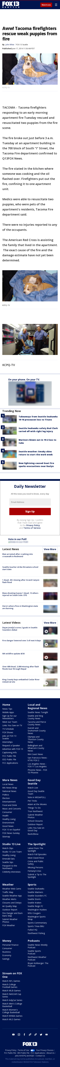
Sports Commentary (37, 922)
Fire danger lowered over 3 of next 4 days (21, 640)
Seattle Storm (34, 899)
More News (9, 780)
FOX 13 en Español (11, 829)
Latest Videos (11, 622)
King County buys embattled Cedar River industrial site (21, 680)
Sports (32, 884)
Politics (5, 794)
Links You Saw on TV (12, 725)
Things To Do (34, 807)
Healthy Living (8, 819)
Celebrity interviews (11, 871)
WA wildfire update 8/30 (13, 653)
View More (50, 549)
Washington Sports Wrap (37, 918)
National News (9, 791)
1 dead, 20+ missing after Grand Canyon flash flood (20, 581)
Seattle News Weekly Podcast (37, 946)
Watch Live (46, 5)
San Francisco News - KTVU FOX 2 (38, 759)
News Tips (7, 708)
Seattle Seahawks (36, 888)
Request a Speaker (11, 745)
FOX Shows (7, 732)
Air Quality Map (9, 906)
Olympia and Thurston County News (36, 739)
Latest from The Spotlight (35, 849)
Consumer (7, 812)
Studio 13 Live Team (12, 851)
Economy (6, 955)
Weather (8, 884)
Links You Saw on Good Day (36, 829)
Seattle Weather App (12, 895)
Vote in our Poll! (17, 539)
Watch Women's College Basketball (11, 1011)
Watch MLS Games (11, 1019)
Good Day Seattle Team (36, 792)
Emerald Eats (8, 858)
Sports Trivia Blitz (36, 926)
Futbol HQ (32, 929)
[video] (50, 630)
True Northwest (35, 811)
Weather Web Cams (11, 888)
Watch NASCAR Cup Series (11, 995)
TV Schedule (8, 728)
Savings (5, 958)
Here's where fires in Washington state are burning (20, 607)
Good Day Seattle (34, 781)
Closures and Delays (12, 902)
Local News (7, 784)
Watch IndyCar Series (12, 1000)
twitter (41, 1034)
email (46, 1034)
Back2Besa (33, 834)
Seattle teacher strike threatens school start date (20, 568)
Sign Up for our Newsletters (9, 717)
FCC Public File (9, 756)
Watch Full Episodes (37, 854)
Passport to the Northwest (9, 867)
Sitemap (6, 836)
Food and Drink (9, 805)
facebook (24, 1034)
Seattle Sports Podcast (34, 952)
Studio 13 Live (11, 844)
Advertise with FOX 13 (12, 749)
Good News (8, 826)
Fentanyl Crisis (34, 871)
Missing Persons (35, 867)
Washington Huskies (37, 909)
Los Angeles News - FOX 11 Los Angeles (37, 765)
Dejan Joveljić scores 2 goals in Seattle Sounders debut (19, 628)
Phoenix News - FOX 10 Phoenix (37, 771)
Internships (7, 742)
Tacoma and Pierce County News (37, 723)
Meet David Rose (36, 857)
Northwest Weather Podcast (37, 958)
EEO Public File (9, 759)
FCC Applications (10, 763)
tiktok (30, 1034)
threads (35, 1034)
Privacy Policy (33, 525)
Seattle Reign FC (35, 906)
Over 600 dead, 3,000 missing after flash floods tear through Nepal (20, 667)
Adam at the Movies (37, 804)
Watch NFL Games (11, 981)
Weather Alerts (9, 899)
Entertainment (9, 801)
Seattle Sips (7, 862)
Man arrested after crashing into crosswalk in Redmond (17, 555)
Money (6, 940)
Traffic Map (7, 892)
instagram (19, 1034)
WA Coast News (35, 754)
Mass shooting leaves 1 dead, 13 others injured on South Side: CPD (20, 594)
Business (6, 951)
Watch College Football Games (9, 985)
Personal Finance (10, 944)
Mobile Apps (8, 712)
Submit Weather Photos (35, 816)
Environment (8, 822)
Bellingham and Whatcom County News (36, 748)
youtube (13, 1034)
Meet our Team (9, 722)
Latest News (10, 549)
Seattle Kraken (34, 902)
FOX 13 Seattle (22, 44)
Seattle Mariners (35, 892)
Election (6, 798)
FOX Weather (8, 925)
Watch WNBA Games (12, 1015)
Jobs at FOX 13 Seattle (9, 737)
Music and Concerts (11, 808)
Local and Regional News (37, 706)
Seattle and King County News (35, 717)
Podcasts (34, 940)
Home (6, 704)
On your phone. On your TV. (24, 379)
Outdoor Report (35, 824)
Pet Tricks (32, 800)
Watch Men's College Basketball (12, 1005)
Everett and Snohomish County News (37, 731)
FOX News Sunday (11, 833)
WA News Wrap (9, 787)
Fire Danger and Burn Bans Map (12, 914)
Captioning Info (9, 752)
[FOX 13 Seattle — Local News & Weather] (10, 4)
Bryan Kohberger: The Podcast (38, 964)
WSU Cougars (34, 913)
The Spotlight (37, 844)
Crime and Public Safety (35, 862)
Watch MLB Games (11, 990)
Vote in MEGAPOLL (37, 797)
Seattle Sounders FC (37, 895)
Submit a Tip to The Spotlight (37, 875)
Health (5, 815)
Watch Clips (7, 848)
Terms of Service (31, 528)
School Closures (35, 820)
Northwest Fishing (36, 933)
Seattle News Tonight (38, 712)
